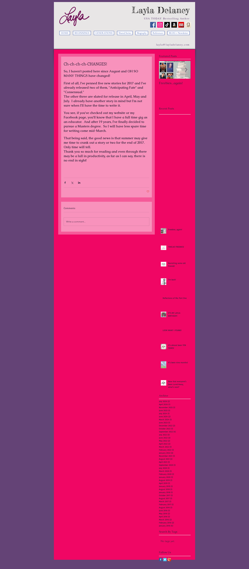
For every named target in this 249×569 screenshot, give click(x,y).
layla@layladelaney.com (173, 44)
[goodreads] (188, 25)
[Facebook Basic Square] (160, 559)
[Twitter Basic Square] (165, 559)
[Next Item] (186, 70)
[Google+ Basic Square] (169, 559)
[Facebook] (153, 25)
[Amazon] (174, 25)
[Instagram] (160, 25)
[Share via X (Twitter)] (72, 182)
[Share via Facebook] (65, 182)
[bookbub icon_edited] (181, 25)
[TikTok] (167, 25)
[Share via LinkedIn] (79, 182)
